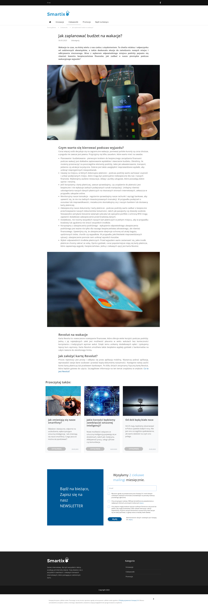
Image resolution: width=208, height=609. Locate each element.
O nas (49, 3)
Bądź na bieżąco (102, 22)
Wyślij (114, 519)
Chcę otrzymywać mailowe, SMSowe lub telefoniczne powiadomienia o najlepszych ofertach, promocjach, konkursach (132, 502)
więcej (141, 503)
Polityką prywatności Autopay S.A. (129, 600)
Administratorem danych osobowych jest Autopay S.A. (141, 518)
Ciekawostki (73, 22)
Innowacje (60, 22)
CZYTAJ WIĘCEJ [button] (56, 449)
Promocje (87, 22)
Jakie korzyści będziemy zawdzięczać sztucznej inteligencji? (101, 422)
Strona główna (51, 27)
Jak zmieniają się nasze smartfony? (61, 421)
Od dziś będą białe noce (139, 419)
